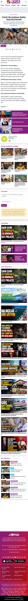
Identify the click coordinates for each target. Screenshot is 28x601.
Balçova (10, 588)
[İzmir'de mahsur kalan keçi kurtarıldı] (14, 36)
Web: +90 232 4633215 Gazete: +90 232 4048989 (15, 549)
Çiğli (19, 589)
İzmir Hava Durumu (20, 567)
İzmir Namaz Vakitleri (6, 572)
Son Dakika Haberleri (8, 579)
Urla (19, 595)
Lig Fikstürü (24, 584)
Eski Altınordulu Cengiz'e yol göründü (20, 171)
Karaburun (22, 591)
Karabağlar (16, 591)
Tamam (21, 599)
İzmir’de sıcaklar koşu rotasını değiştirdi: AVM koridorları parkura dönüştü (20, 158)
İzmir (2, 5)
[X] (6, 557)
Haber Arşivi (19, 579)
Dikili (21, 589)
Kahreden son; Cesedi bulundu (17, 477)
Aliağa (6, 588)
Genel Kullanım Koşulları (7, 585)
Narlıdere (14, 594)
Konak (22, 592)
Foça (24, 589)
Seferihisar (23, 594)
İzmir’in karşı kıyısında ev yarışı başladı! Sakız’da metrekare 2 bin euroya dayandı (20, 184)
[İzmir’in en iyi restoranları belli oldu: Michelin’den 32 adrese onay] (7, 151)
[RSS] (25, 557)
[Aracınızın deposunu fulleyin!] (7, 178)
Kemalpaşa (11, 592)
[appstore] (8, 561)
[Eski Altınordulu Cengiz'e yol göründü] (21, 165)
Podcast (24, 585)
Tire (12, 595)
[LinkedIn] (13, 557)
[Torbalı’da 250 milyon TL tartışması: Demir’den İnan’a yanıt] (7, 165)
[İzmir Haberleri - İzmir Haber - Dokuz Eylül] (13, 2)
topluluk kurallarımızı (14, 209)
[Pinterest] (8, 557)
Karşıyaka (6, 592)
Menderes (3, 594)
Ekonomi (7, 5)
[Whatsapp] (22, 557)
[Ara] (26, 2)
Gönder (4, 205)
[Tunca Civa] (4, 139)
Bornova (8, 589)
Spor (18, 5)
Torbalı (15, 595)
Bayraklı (19, 588)
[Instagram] (10, 557)
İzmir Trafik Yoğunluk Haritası (20, 572)
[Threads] (20, 557)
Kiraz (16, 592)
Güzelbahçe (10, 591)
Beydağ (3, 589)
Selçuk (9, 595)
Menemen (9, 594)
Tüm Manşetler (19, 575)
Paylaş (4, 45)
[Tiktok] (17, 557)
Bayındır (15, 588)
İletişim (19, 585)
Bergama (24, 588)
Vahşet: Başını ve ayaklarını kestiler (16, 470)
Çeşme (15, 589)
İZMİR (2, 588)
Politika (14, 5)
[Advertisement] (14, 515)
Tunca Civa (9, 49)
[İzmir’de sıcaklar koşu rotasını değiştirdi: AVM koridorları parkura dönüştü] (21, 151)
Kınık (19, 592)
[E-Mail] (9, 141)
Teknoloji (23, 5)
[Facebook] (3, 557)
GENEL (12, 468)
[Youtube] (15, 557)
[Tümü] (26, 458)
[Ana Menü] (1, 1)
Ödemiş (18, 594)
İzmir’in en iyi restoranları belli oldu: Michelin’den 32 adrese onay (7, 157)
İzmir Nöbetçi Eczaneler (6, 568)
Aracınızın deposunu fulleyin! (5, 183)
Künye (15, 585)
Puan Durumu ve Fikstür (6, 576)
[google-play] (20, 561)
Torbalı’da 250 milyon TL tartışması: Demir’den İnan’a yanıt (6, 171)
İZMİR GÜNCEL (14, 14)
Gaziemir (5, 591)
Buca (12, 589)
